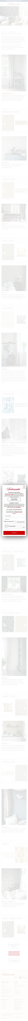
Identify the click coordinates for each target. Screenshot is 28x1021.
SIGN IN (14, 533)
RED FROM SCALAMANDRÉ (14, 507)
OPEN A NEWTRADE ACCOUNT (14, 499)
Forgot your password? (9, 521)
